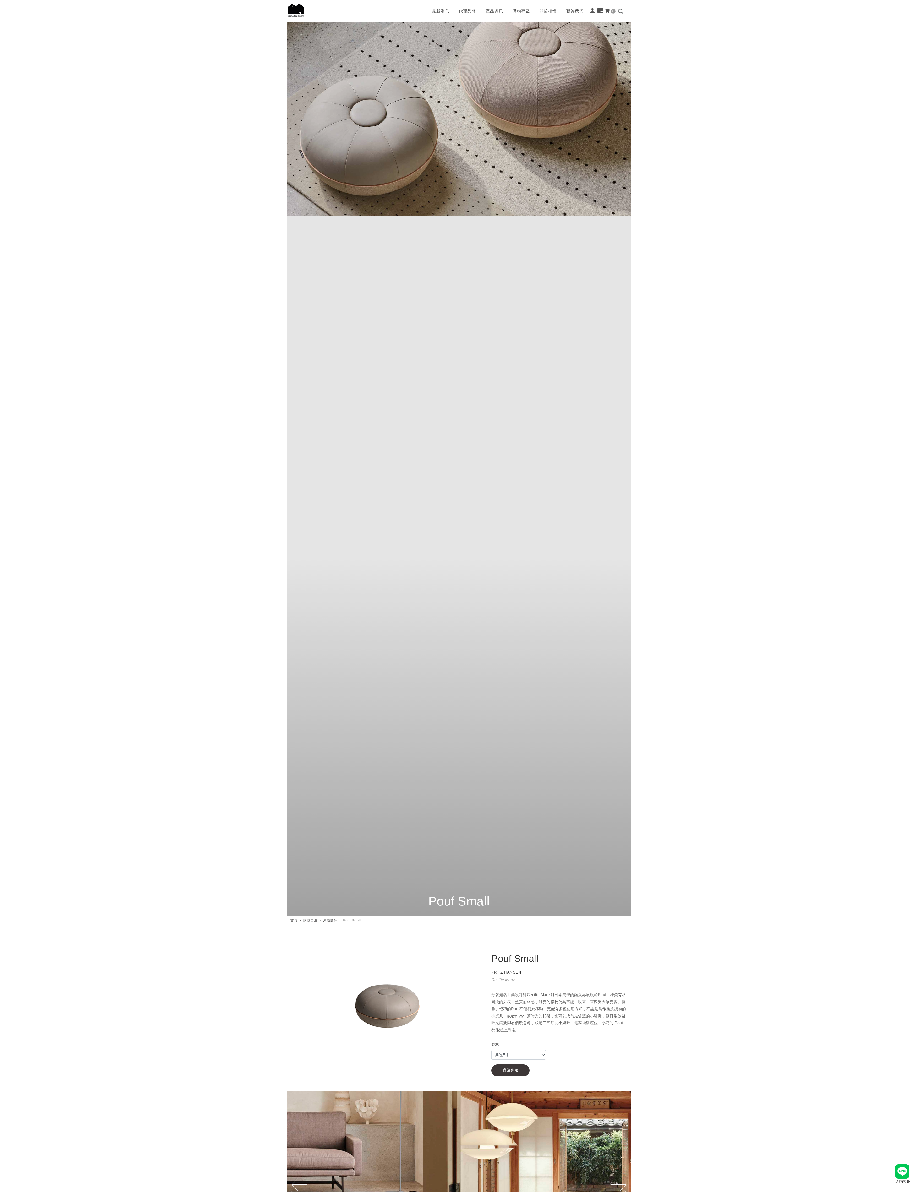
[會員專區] (592, 10)
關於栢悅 (548, 11)
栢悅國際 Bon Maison (296, 10)
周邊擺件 (330, 920)
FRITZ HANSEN (506, 972)
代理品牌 (467, 11)
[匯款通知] (600, 10)
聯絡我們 (575, 11)
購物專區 (521, 11)
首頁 (293, 920)
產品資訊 (494, 11)
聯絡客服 (510, 1070)
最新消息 (440, 11)
